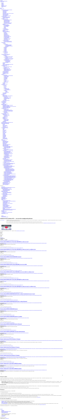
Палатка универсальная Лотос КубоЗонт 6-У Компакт (10, 355)
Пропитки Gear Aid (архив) (7, 164)
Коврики (3, 74)
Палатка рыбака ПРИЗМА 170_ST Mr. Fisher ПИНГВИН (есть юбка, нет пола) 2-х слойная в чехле (18, 249)
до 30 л (5, 87)
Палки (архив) (4, 158)
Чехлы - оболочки (5, 125)
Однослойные (4, 135)
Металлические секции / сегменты (9, 58)
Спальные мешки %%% (4, 65)
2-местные (5, 48)
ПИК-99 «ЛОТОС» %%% (7, 68)
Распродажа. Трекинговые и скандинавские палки (7, 122)
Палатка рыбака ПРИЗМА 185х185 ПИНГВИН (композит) (10, 256)
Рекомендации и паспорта (4, 191)
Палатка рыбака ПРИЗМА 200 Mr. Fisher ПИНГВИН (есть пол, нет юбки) (13, 264)
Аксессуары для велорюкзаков (7, 23)
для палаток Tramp (8, 60)
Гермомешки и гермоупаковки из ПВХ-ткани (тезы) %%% (9, 106)
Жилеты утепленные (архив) (7, 151)
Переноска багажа (4, 101)
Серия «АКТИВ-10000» (7, 25)
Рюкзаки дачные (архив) (7, 174)
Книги (2, 139)
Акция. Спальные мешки (6, 14)
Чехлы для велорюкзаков (7, 39)
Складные (5, 80)
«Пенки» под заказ (6, 76)
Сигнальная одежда (5, 118)
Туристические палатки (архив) (7, 160)
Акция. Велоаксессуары (5, 10)
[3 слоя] (1, 236)
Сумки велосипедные (6, 37)
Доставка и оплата (4, 6)
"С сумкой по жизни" (5, 201)
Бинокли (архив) (5, 140)
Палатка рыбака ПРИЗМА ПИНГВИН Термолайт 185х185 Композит (12, 331)
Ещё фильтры (1, 237)
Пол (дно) (4, 131)
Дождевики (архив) (6, 156)
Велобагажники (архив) (5, 141)
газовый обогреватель (4, 401)
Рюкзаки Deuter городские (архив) (9, 168)
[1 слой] (1, 235)
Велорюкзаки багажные (5, 19)
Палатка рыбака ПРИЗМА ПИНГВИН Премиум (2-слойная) (11, 316)
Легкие (5, 43)
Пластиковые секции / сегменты (9, 56)
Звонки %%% (5, 33)
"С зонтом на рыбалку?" (5, 206)
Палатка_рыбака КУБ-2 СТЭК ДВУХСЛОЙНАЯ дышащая (10, 363)
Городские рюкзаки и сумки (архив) (8, 165)
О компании (3, 211)
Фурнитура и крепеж (4, 102)
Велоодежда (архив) (5, 142)
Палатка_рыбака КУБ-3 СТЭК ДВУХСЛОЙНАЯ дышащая (10, 368)
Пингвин (5, 243)
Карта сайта (3, 210)
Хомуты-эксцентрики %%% (7, 38)
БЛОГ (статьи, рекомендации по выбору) (6, 411)
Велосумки (4, 30)
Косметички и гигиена (6, 98)
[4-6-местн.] (1, 233)
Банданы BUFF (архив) (6, 157)
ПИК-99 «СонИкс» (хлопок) (7, 70)
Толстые (5, 81)
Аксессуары (3, 94)
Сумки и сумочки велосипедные (8, 41)
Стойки (4, 63)
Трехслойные (4, 136)
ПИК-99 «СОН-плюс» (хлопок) (7, 69)
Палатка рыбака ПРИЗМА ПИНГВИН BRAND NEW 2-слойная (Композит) (13, 301)
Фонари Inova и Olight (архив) (6, 183)
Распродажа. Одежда (4, 113)
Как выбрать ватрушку (5, 204)
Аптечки (5, 32)
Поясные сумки (6, 97)
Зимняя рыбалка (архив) (5, 145)
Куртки (5, 27)
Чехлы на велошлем (6, 29)
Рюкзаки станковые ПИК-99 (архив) (8, 172)
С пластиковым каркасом (8, 45)
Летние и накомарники (6, 115)
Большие (4, 124)
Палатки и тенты (3, 42)
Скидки (2, 4)
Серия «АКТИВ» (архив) (7, 181)
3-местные (4, 134)
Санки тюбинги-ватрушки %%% (5, 123)
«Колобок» (5, 90)
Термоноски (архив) (6, 155)
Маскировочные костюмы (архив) (8, 152)
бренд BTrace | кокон (6, 67)
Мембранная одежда (5, 117)
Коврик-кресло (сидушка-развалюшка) (8, 75)
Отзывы (2, 3)
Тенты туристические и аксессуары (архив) (9, 161)
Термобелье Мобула (6, 120)
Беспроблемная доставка (4, 198)
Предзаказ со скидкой (4, 16)
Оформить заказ (2, 1)
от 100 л (5, 85)
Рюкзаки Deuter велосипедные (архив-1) (10, 169)
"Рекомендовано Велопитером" (6, 202)
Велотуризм (3, 18)
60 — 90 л (5, 86)
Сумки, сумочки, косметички (6, 100)
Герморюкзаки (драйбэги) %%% (6, 107)
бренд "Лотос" (4, 132)
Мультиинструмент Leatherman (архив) (8, 149)
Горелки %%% (5, 112)
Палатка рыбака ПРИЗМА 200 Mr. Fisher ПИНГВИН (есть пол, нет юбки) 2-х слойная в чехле (17, 271)
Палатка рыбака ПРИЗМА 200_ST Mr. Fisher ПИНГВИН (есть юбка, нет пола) (14, 279)
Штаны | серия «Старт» (6, 22)
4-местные (5, 49)
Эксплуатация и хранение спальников (7, 192)
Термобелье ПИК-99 (6, 119)
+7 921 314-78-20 (3, 415)
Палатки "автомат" (5, 138)
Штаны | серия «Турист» (7, 21)
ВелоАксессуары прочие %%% (6, 31)
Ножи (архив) (4, 148)
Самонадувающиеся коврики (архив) (8, 146)
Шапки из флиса (6, 116)
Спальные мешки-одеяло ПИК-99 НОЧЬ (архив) (9, 177)
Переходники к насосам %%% (7, 36)
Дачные (6, 91)
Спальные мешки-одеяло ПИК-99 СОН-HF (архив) (10, 175)
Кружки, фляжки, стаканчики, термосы (8, 110)
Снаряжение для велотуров (6, 40)
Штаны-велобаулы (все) (7, 20)
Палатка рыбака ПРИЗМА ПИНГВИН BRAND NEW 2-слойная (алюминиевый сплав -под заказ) (17, 293)
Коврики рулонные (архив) (7, 147)
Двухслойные (5, 78)
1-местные (5, 47)
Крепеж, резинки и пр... (7, 35)
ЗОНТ (3, 129)
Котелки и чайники (6, 109)
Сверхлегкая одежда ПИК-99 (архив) (7, 180)
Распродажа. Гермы (4, 104)
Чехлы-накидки (4, 93)
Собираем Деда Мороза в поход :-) (7, 200)
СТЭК (5, 365)
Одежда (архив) (4, 150)
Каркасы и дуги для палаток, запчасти (6, 54)
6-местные (5, 50)
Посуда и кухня (4, 108)
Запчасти (4, 128)
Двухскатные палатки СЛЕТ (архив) (8, 159)
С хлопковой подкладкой (6, 72)
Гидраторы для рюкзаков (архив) (8, 173)
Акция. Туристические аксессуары (7, 15)
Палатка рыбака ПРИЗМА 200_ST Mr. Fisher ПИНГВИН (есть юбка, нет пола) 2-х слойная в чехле (18, 286)
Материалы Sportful (5, 196)
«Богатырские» (6, 77)
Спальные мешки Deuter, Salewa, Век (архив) (9, 178)
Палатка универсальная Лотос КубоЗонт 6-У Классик (9, 347)
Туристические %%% (6, 88)
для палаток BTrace (8, 61)
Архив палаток (6, 51)
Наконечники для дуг (6, 59)
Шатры (5, 53)
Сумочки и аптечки (5, 96)
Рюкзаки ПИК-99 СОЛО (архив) (7, 167)
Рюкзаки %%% (3, 84)
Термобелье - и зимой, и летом (6, 208)
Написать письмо (3, 199)
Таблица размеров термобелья (6, 190)
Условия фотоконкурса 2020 (5, 213)
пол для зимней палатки (4, 403)
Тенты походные (6, 52)
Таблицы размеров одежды (5, 188)
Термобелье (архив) (6, 154)
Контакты (3, 410)
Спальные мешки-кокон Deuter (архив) (8, 179)
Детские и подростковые (5, 71)
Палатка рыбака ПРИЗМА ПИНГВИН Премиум (9, 308)
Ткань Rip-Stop (4, 195)
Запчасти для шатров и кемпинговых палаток (8, 64)
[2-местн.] (1, 232)
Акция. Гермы (4, 11)
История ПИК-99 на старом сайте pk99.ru (7, 212)
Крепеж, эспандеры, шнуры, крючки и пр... (8, 95)
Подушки (4, 83)
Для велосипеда (4, 92)
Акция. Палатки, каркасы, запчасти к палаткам (8, 13)
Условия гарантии (4, 197)
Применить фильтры (3, 238)
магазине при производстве (43, 404)
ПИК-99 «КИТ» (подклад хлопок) (8, 66)
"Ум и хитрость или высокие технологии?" (8, 203)
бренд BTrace (7, 46)
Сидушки (4, 82)
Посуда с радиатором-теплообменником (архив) (9, 163)
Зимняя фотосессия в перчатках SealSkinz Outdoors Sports (9, 209)
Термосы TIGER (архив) (7, 162)
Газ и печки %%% (5, 111)
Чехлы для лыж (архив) (5, 184)
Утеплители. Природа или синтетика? (7, 194)
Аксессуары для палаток (5, 62)
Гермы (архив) (4, 143)
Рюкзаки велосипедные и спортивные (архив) (9, 166)
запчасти (3, 402)
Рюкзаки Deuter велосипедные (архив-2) (10, 170)
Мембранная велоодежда (5, 24)
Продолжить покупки (3, 418)
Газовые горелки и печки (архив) (6, 144)
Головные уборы (5, 114)
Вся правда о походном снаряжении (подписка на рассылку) (8, 187)
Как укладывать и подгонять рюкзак (7, 207)
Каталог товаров (2, 8)
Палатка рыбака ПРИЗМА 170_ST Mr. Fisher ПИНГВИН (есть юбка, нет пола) (14, 241)
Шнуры (4, 103)
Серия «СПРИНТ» (6, 26)
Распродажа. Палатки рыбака (5, 127)
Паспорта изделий (5, 193)
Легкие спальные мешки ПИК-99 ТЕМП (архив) (9, 176)
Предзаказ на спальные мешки (6, 17)
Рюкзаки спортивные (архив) (7, 171)
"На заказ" (5, 55)
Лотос (5, 341)
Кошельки (5, 99)
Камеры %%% (5, 34)
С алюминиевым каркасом (8, 44)
